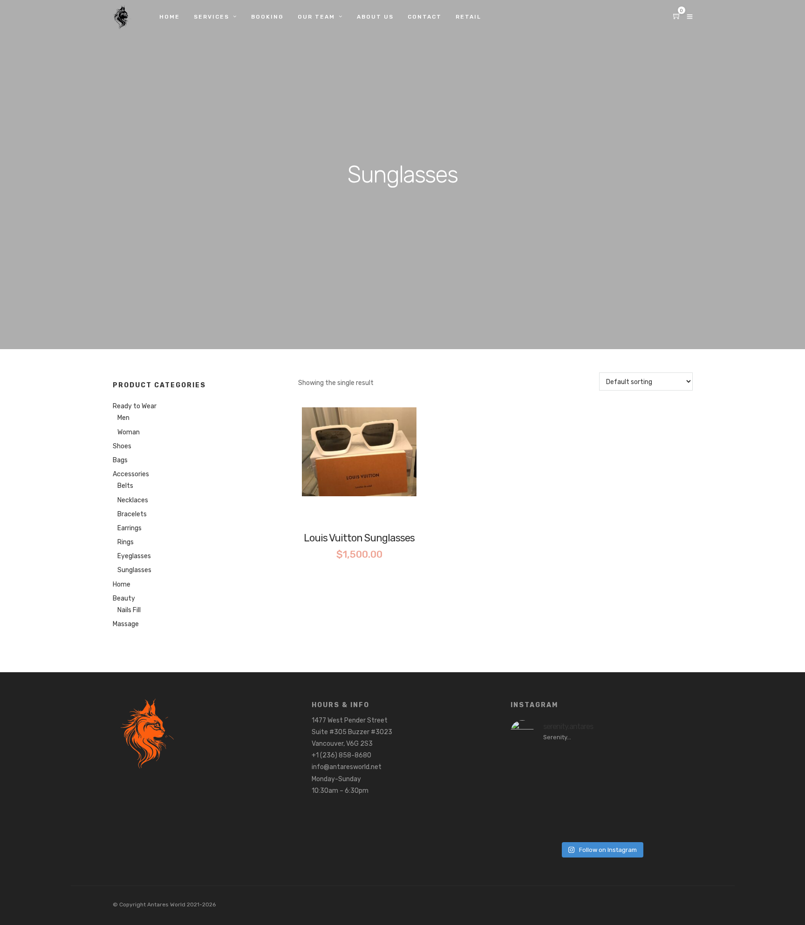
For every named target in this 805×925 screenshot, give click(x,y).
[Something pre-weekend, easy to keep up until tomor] (578, 822)
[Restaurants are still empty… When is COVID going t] (578, 766)
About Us (375, 17)
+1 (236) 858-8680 (341, 755)
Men (123, 418)
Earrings (129, 528)
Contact (425, 17)
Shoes (122, 446)
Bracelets (132, 514)
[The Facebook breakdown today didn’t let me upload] (625, 822)
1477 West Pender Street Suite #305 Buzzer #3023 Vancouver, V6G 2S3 (352, 732)
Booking (267, 17)
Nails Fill (129, 610)
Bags (120, 460)
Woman (128, 432)
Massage (126, 624)
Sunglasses (134, 570)
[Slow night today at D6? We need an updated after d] (532, 822)
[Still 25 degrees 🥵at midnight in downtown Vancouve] (532, 766)
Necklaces (132, 500)
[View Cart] (677, 17)
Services (211, 17)
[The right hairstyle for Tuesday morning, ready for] (671, 822)
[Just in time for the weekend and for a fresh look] (578, 794)
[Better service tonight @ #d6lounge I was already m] (532, 794)
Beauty (124, 598)
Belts (125, 486)
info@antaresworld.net (347, 767)
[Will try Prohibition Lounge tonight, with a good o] (671, 794)
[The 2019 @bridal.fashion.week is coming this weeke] (625, 766)
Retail (468, 17)
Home (169, 17)
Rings (125, 542)
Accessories (131, 474)
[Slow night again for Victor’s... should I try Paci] (671, 766)
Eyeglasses (134, 556)
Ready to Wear (135, 406)
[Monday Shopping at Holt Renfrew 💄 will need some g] (625, 794)
